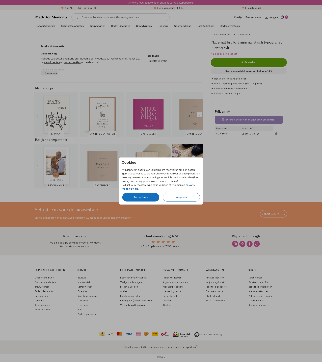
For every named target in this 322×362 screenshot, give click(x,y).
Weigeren (181, 197)
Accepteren (140, 197)
